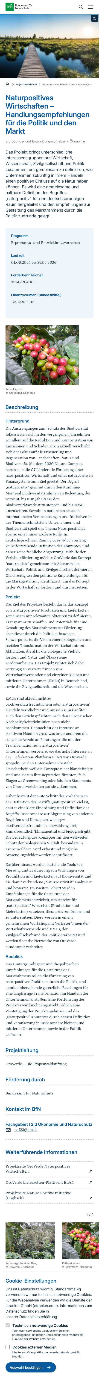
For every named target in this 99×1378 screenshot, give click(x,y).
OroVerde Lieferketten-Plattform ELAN (40, 1182)
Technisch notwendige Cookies (40, 1325)
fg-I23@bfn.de (25, 1130)
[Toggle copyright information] (94, 18)
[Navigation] (89, 7)
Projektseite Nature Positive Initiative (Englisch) (38, 1196)
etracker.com (45, 1305)
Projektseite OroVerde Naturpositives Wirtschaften (38, 1169)
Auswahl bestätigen (26, 1367)
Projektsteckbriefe (26, 84)
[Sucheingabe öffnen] (80, 7)
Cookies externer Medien (34, 1347)
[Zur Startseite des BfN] (41, 7)
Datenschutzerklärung (38, 1316)
